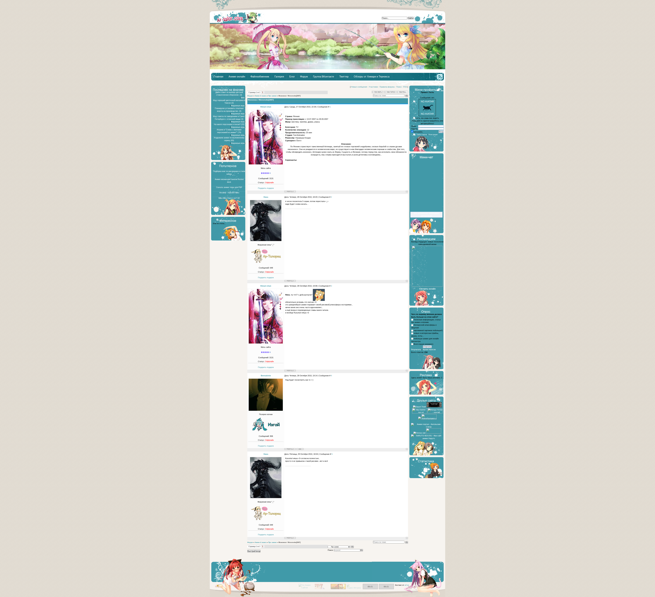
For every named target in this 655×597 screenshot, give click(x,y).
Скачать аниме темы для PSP (229, 187)
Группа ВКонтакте (323, 76)
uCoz (407, 585)
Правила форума (387, 87)
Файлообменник (259, 76)
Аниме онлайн (237, 76)
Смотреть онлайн (427, 289)
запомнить (418, 132)
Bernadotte (266, 376)
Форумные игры (238, 106)
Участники (373, 87)
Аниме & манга (260, 96)
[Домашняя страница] (300, 449)
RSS (405, 87)
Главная (237, 17)
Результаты (416, 349)
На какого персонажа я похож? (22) (229, 124)
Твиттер (343, 76)
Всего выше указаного (423, 344)
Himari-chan (265, 107)
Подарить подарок (266, 188)
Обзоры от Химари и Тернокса (371, 76)
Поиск (399, 87)
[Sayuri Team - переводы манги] (419, 407)
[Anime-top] (338, 588)
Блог (292, 76)
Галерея (279, 76)
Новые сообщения (359, 87)
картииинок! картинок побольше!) (428, 330)
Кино (243, 98)
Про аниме (272, 96)
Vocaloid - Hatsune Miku (229, 193)
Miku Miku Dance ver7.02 (229, 198)
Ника (266, 197)
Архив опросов (429, 349)
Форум (304, 76)
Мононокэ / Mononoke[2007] (290, 96)
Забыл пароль (422, 134)
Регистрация (433, 134)
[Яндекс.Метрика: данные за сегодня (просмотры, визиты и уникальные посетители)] (354, 586)
